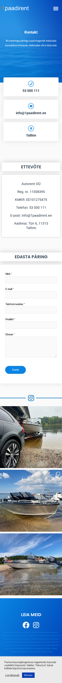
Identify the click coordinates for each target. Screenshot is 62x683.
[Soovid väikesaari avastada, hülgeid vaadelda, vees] (31, 501)
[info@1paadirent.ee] (31, 106)
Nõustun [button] (28, 675)
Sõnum (10, 334)
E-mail (9, 289)
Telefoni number (15, 304)
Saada (15, 369)
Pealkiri (10, 319)
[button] (56, 8)
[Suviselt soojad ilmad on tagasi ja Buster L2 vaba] (31, 564)
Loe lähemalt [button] (12, 675)
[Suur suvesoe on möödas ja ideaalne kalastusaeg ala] (31, 437)
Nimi (8, 273)
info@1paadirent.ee (31, 113)
